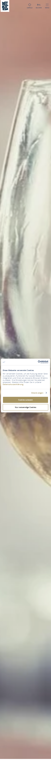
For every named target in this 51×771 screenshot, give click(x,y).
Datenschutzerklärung (13, 384)
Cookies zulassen (25, 400)
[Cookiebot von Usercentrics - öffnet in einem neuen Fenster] (38, 362)
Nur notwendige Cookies (25, 407)
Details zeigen (37, 393)
